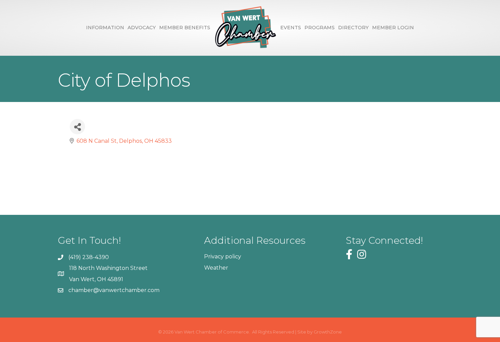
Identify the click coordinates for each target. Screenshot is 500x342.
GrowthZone (328, 332)
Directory (353, 27)
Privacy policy (222, 256)
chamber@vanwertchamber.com (114, 290)
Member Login (393, 27)
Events (290, 27)
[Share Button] (77, 126)
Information (105, 27)
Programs (319, 27)
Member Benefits (184, 27)
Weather (216, 267)
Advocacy (142, 27)
